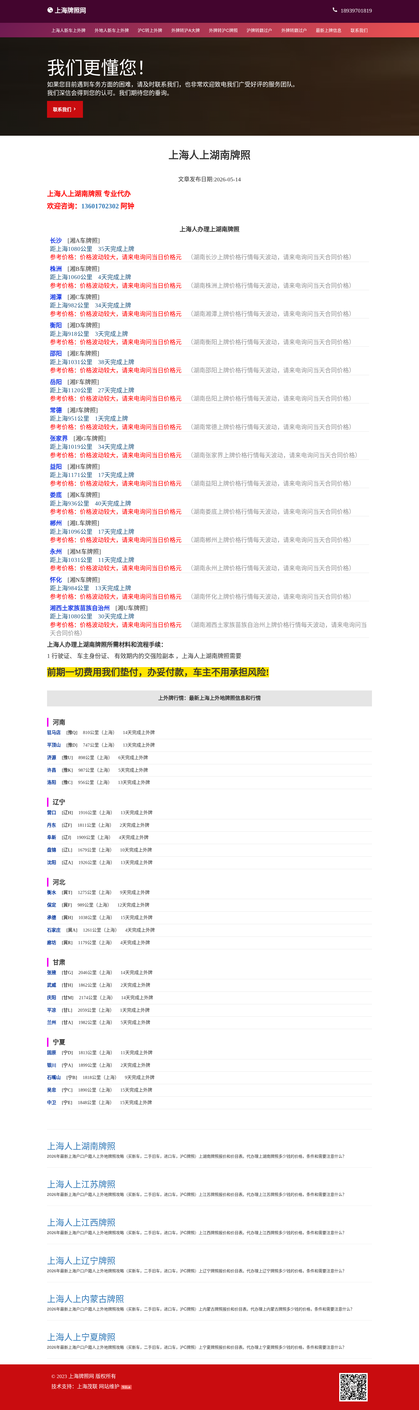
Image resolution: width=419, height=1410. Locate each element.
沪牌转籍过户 (259, 30)
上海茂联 (87, 1386)
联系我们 (359, 30)
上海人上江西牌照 (81, 1222)
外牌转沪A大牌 (185, 30)
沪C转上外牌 (150, 30)
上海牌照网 (70, 10)
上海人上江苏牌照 (81, 1184)
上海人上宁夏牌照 (81, 1336)
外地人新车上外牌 (112, 30)
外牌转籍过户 (294, 30)
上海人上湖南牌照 (81, 1145)
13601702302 (100, 206)
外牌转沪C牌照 (223, 30)
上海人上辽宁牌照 (81, 1260)
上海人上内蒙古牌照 (85, 1298)
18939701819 (355, 10)
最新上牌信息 (328, 30)
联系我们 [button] (62, 109)
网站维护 (109, 1386)
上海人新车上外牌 (68, 30)
